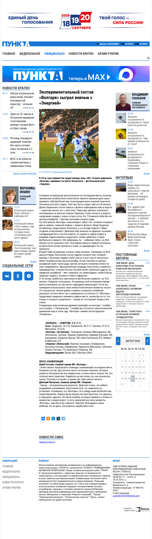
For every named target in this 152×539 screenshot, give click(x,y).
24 (122, 378)
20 (133, 373)
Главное (8, 54)
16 (143, 367)
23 (143, 373)
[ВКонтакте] (43, 418)
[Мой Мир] (53, 418)
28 (136, 378)
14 (136, 367)
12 (129, 367)
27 (133, 378)
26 (129, 378)
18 (126, 373)
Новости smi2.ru (47, 442)
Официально (54, 54)
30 (143, 378)
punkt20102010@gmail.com (126, 495)
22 (140, 373)
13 (133, 367)
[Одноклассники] (48, 418)
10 (122, 367)
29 (140, 378)
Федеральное (29, 54)
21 (136, 373)
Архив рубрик (108, 54)
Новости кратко (81, 54)
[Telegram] (63, 418)
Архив (33, 261)
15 (140, 367)
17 (122, 373)
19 (129, 373)
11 (126, 367)
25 (126, 378)
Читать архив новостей (24, 173)
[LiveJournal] (58, 418)
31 (122, 384)
